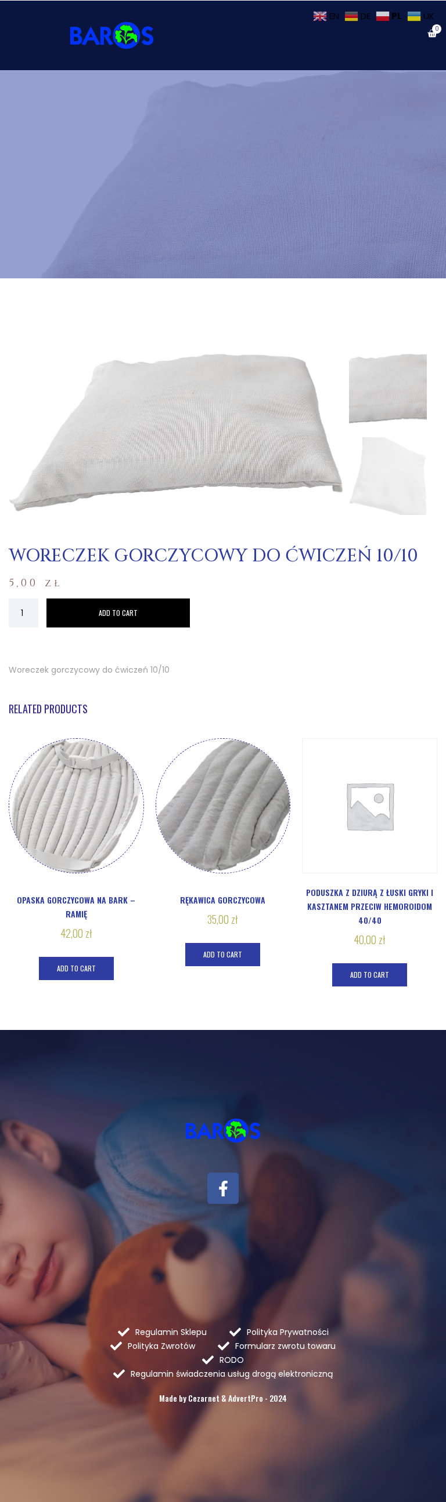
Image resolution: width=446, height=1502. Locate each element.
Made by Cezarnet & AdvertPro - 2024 (223, 1398)
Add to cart (118, 613)
